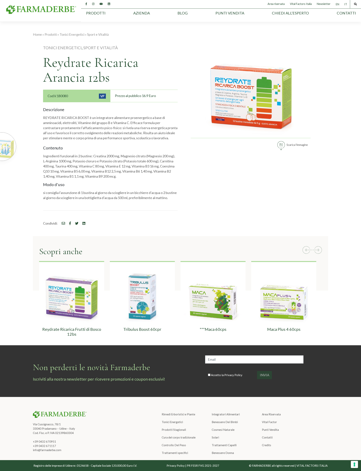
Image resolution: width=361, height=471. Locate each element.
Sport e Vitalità (98, 34)
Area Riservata (271, 414)
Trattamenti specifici (175, 452)
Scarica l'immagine (297, 144)
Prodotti (95, 13)
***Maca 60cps (213, 329)
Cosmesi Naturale (223, 429)
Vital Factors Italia (301, 3)
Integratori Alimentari (226, 414)
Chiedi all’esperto (290, 13)
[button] (307, 250)
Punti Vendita (229, 13)
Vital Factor (269, 422)
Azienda (141, 13)
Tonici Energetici (72, 34)
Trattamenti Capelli (224, 445)
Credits (266, 445)
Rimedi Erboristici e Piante (178, 414)
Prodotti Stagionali (174, 429)
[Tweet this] (75, 223)
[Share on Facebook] (61, 223)
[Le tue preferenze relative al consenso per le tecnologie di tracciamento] (354, 464)
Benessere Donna (223, 452)
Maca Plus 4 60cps (283, 329)
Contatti (346, 13)
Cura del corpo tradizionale (179, 437)
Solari (215, 437)
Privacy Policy (233, 375)
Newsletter (324, 3)
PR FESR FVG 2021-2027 (203, 465)
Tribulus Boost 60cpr (142, 329)
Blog (182, 13)
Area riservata (276, 3)
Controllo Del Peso (174, 445)
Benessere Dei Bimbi (225, 422)
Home (37, 34)
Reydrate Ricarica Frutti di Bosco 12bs (71, 332)
